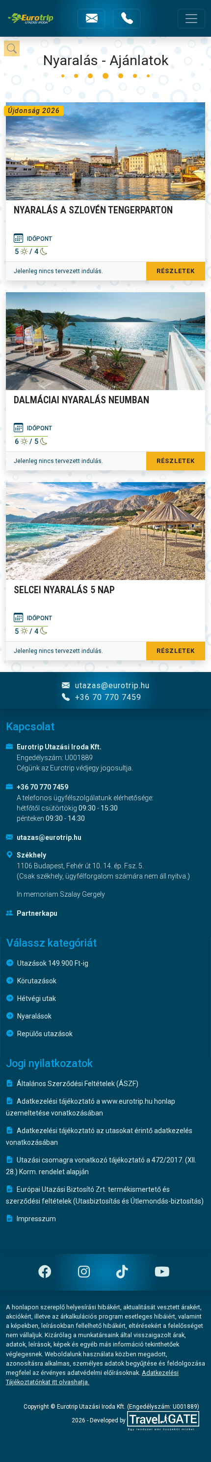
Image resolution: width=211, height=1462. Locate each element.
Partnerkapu (36, 913)
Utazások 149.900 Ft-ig (52, 963)
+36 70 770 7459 (107, 697)
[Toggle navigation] (191, 18)
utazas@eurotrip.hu (111, 685)
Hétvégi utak (36, 998)
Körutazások (36, 981)
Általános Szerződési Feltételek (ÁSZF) (76, 1084)
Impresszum (35, 1219)
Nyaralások (34, 1016)
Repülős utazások (44, 1034)
